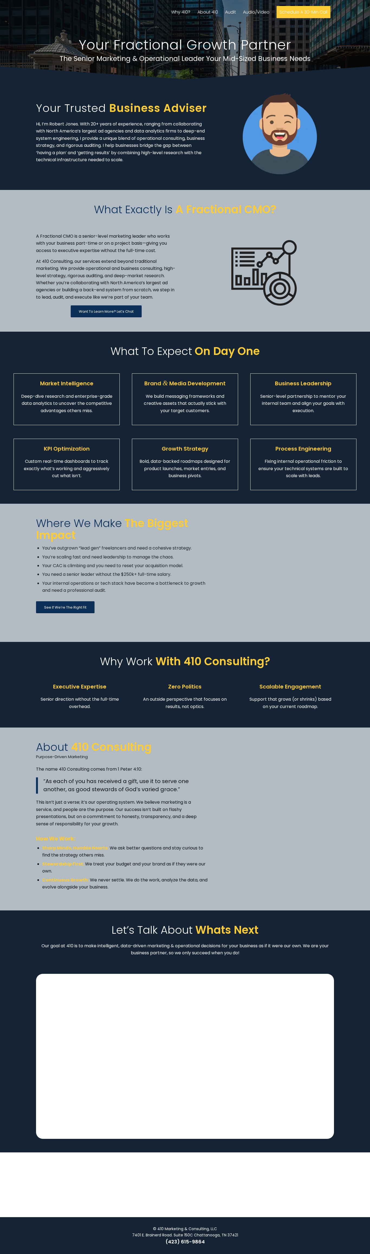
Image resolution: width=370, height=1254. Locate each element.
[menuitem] (181, 12)
